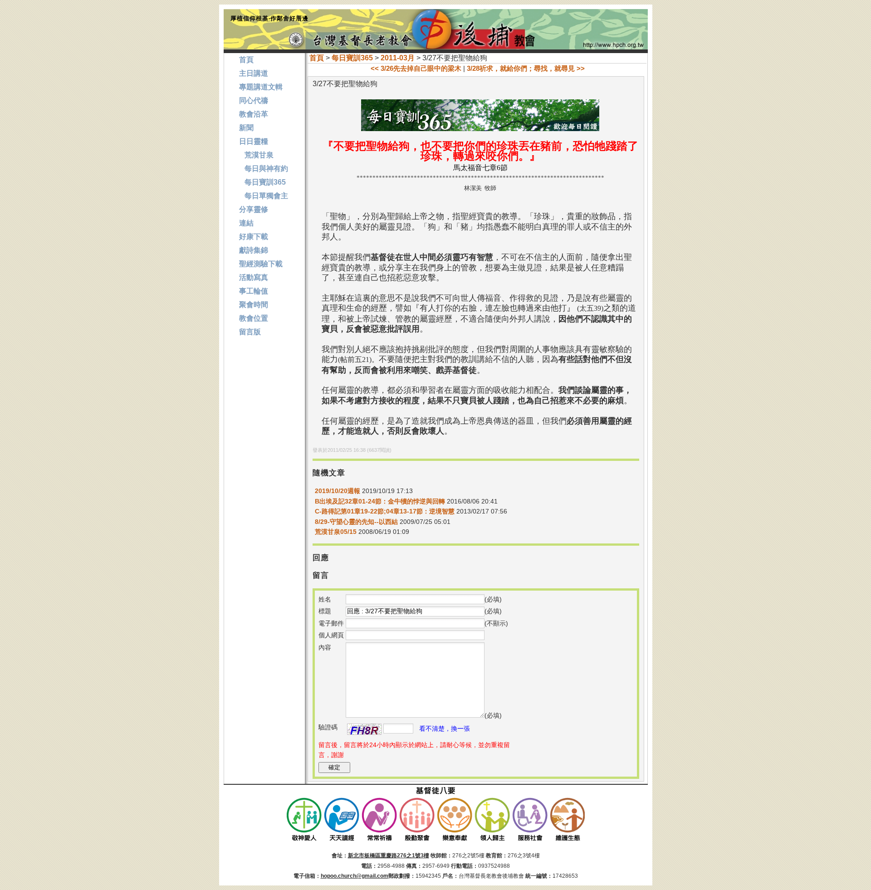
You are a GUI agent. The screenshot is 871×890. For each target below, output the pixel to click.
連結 (246, 223)
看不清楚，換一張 (444, 728)
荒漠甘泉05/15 (336, 531)
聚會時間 (253, 304)
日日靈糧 (253, 141)
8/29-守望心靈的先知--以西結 (356, 521)
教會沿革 (253, 114)
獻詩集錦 (253, 250)
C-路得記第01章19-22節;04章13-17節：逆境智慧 (385, 511)
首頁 (316, 58)
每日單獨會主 (263, 196)
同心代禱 (253, 100)
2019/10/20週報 (337, 490)
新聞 (246, 128)
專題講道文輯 (261, 87)
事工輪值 (253, 291)
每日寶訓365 (352, 58)
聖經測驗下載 (261, 264)
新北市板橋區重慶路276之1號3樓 (388, 855)
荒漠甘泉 (256, 155)
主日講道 (253, 73)
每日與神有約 (263, 168)
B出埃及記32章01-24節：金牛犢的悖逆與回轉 (380, 501)
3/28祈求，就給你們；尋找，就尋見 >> (526, 68)
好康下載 (253, 236)
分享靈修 (253, 209)
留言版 (250, 332)
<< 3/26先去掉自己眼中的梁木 (416, 68)
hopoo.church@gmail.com (354, 876)
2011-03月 (398, 58)
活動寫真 (253, 277)
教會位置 (253, 318)
